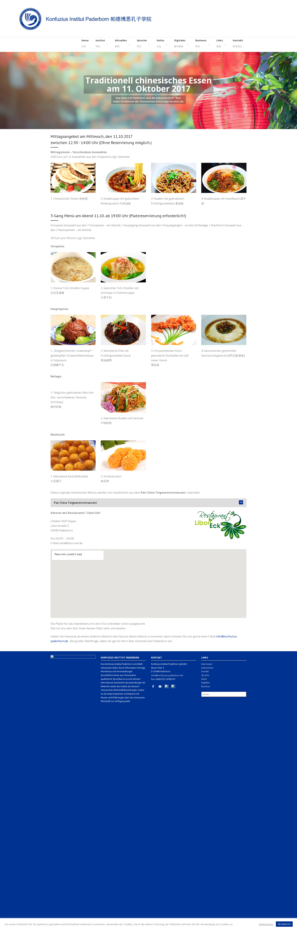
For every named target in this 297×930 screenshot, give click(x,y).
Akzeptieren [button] (284, 924)
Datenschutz (207, 667)
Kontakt (205, 671)
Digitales (205, 682)
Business (205, 686)
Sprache (205, 675)
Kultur (204, 679)
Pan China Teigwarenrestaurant (75, 503)
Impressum (206, 664)
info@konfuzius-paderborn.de (167, 675)
